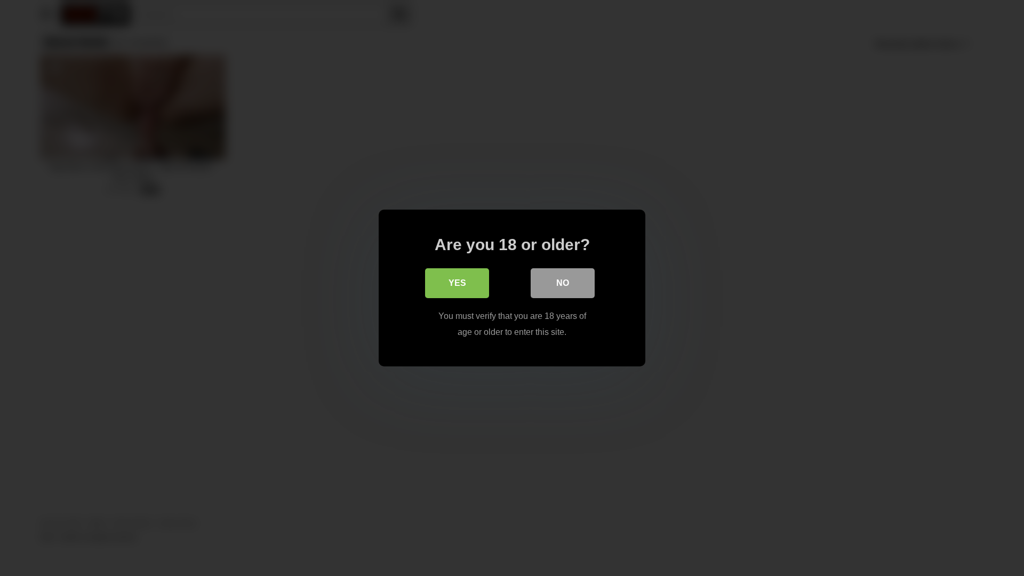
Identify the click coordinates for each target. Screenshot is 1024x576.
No (562, 282)
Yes (457, 282)
